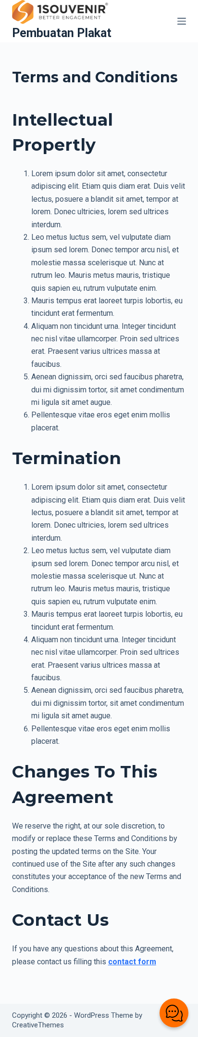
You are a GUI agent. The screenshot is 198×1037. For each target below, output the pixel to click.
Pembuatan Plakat (61, 33)
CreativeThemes (38, 1025)
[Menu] (181, 21)
